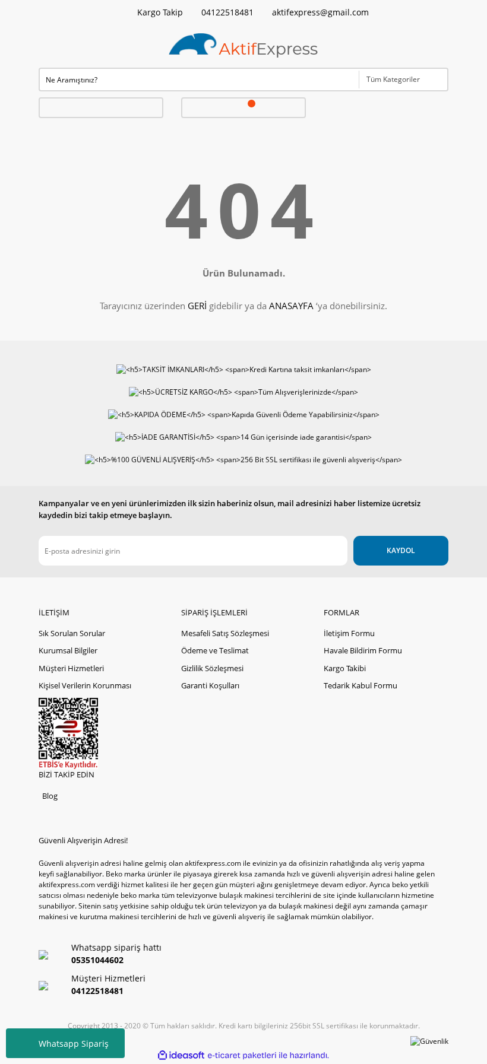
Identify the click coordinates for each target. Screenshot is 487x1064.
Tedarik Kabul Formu (360, 685)
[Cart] (243, 108)
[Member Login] (101, 108)
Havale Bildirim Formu (363, 650)
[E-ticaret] (242, 1055)
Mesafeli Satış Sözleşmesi (225, 633)
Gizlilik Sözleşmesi (212, 668)
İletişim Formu (349, 633)
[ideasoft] (181, 1055)
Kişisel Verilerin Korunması (85, 685)
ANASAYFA (291, 306)
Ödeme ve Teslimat (215, 650)
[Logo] (243, 46)
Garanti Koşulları (210, 685)
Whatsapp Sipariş (74, 1043)
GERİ (197, 306)
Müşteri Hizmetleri (71, 668)
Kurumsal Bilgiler (68, 650)
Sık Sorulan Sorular (72, 633)
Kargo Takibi (345, 668)
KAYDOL (401, 550)
